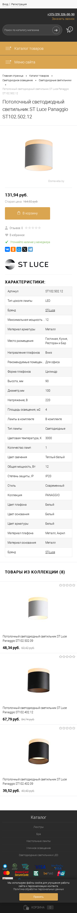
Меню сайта (24, 62)
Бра (38, 834)
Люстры (38, 827)
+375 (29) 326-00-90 (61, 14)
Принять (38, 896)
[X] (24, 249)
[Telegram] (30, 249)
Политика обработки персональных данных (38, 889)
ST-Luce (50, 310)
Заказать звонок (63, 18)
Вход (5, 4)
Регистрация (19, 4)
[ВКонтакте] (7, 249)
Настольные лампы (38, 841)
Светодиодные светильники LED (38, 855)
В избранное (17, 235)
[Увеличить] (38, 156)
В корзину (30, 213)
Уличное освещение (38, 848)
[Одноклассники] (13, 249)
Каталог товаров (29, 48)
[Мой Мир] (18, 249)
